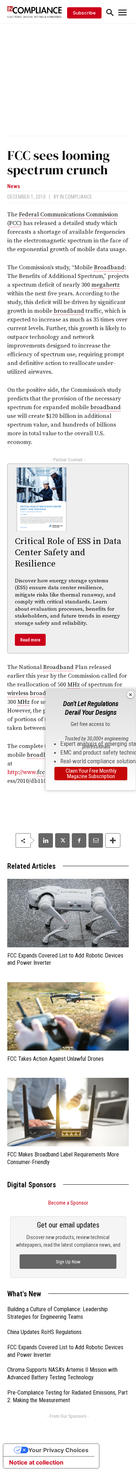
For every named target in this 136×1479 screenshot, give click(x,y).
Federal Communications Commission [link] (68, 214)
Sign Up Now (68, 1261)
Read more (30, 640)
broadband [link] (69, 311)
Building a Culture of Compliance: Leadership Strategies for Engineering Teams (57, 1313)
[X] (62, 840)
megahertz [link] (105, 284)
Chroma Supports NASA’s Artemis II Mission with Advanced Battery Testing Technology (62, 1373)
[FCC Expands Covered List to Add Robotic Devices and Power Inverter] (68, 913)
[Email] (95, 840)
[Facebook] (79, 840)
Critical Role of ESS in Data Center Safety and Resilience (68, 552)
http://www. (22, 772)
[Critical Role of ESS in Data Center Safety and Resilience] (41, 499)
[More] (112, 840)
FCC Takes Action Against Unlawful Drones (55, 1058)
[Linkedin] (45, 840)
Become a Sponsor (68, 1203)
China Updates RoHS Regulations (44, 1332)
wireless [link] (17, 693)
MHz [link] (73, 684)
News (13, 186)
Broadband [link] (109, 267)
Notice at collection (36, 1462)
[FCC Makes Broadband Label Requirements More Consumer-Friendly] (68, 1112)
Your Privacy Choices (58, 1450)
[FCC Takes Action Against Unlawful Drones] (68, 1016)
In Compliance (76, 197)
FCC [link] (14, 223)
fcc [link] (41, 772)
